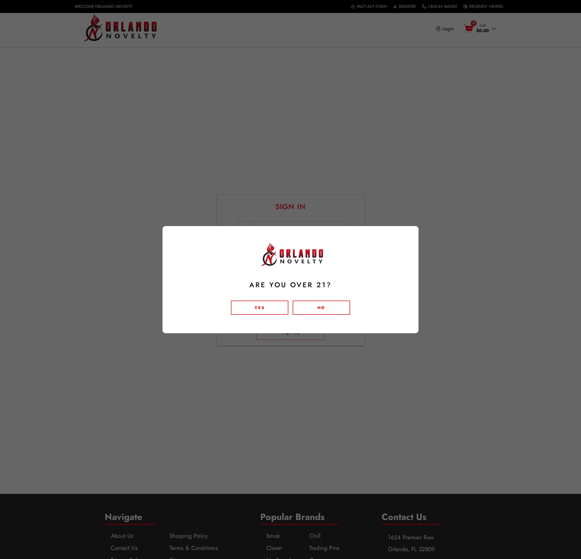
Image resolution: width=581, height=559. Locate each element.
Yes (259, 308)
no (321, 308)
